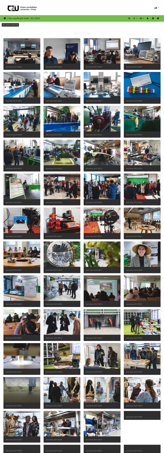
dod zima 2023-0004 (134, 67)
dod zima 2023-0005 (14, 101)
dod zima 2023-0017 (14, 202)
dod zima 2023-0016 (134, 168)
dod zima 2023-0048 (134, 440)
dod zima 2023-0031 (94, 304)
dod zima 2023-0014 (54, 168)
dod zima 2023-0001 (14, 67)
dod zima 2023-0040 (134, 372)
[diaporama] (147, 18)
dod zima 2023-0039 (94, 372)
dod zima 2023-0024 (134, 236)
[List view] (158, 18)
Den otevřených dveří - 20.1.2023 (24, 18)
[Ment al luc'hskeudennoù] (141, 18)
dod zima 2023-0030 (54, 304)
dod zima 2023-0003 (94, 67)
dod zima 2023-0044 (134, 406)
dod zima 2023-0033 (14, 338)
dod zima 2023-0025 (14, 270)
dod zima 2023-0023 (94, 236)
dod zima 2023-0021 (14, 236)
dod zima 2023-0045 (14, 440)
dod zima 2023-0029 (14, 304)
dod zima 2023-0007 (94, 101)
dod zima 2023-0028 (134, 270)
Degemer (4, 18)
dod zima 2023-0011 (94, 135)
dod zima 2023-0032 (134, 304)
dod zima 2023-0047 (94, 440)
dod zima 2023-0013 (14, 168)
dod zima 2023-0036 (134, 338)
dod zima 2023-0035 (94, 338)
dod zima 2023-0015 (94, 168)
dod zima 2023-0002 (54, 67)
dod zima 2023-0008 (134, 101)
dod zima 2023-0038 (54, 372)
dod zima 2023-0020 (134, 202)
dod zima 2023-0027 (94, 270)
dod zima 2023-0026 (54, 270)
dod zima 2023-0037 (14, 372)
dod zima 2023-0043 (94, 406)
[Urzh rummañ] (135, 18)
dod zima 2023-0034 (54, 338)
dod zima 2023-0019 (94, 202)
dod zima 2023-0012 (134, 135)
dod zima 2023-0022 (54, 236)
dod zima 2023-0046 (54, 440)
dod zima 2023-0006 (54, 101)
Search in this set (11, 25)
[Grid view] (153, 18)
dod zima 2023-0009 (14, 135)
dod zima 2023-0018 (54, 202)
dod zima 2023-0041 (14, 406)
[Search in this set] (129, 18)
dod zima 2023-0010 (54, 135)
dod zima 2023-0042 (54, 406)
